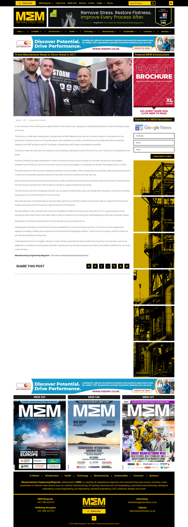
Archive (91, 3)
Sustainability (128, 31)
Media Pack (72, 3)
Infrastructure (54, 31)
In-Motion (35, 31)
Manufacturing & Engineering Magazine (32, 255)
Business (165, 31)
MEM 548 (94, 397)
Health (71, 31)
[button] (88, 266)
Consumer (148, 31)
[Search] (153, 3)
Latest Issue (60, 3)
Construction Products (37, 120)
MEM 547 (148, 397)
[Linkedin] (171, 3)
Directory (82, 3)
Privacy (110, 3)
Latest (19, 31)
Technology (88, 31)
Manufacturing (108, 31)
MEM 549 (39, 397)
